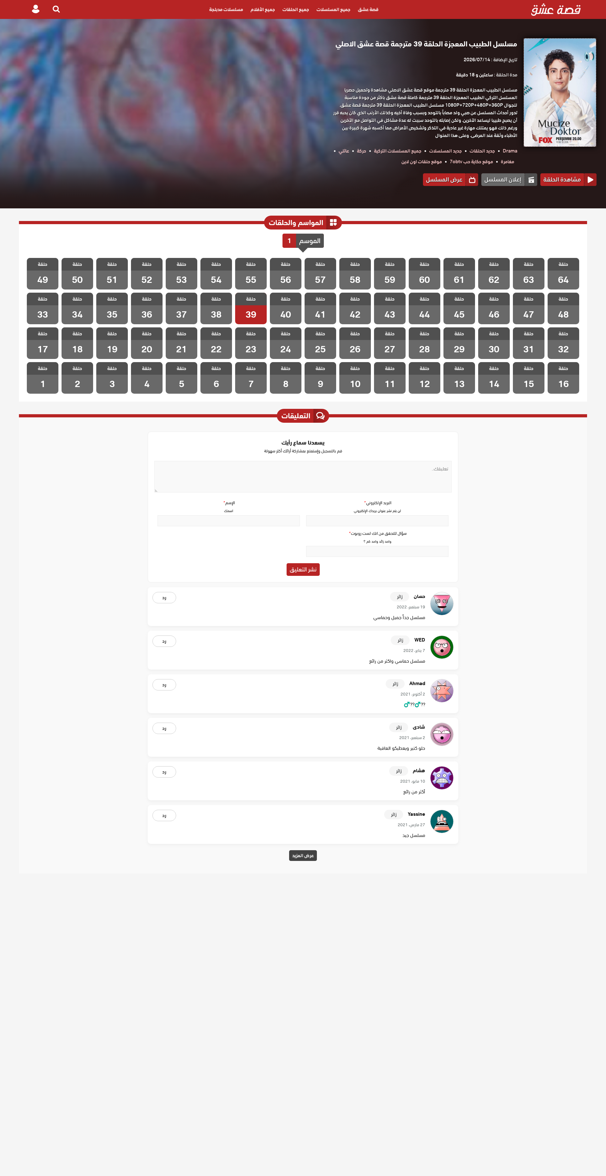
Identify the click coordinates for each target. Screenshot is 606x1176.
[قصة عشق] (556, 9)
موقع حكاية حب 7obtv (471, 161)
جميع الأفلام (263, 9)
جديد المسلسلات (445, 151)
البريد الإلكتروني (377, 503)
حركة (361, 151)
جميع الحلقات (295, 9)
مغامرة (507, 161)
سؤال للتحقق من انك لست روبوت (377, 533)
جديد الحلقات (482, 151)
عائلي (344, 151)
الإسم (229, 503)
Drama (510, 151)
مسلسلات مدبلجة (226, 9)
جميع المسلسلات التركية (397, 151)
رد (164, 597)
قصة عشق (368, 9)
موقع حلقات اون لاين (421, 161)
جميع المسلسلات (333, 9)
